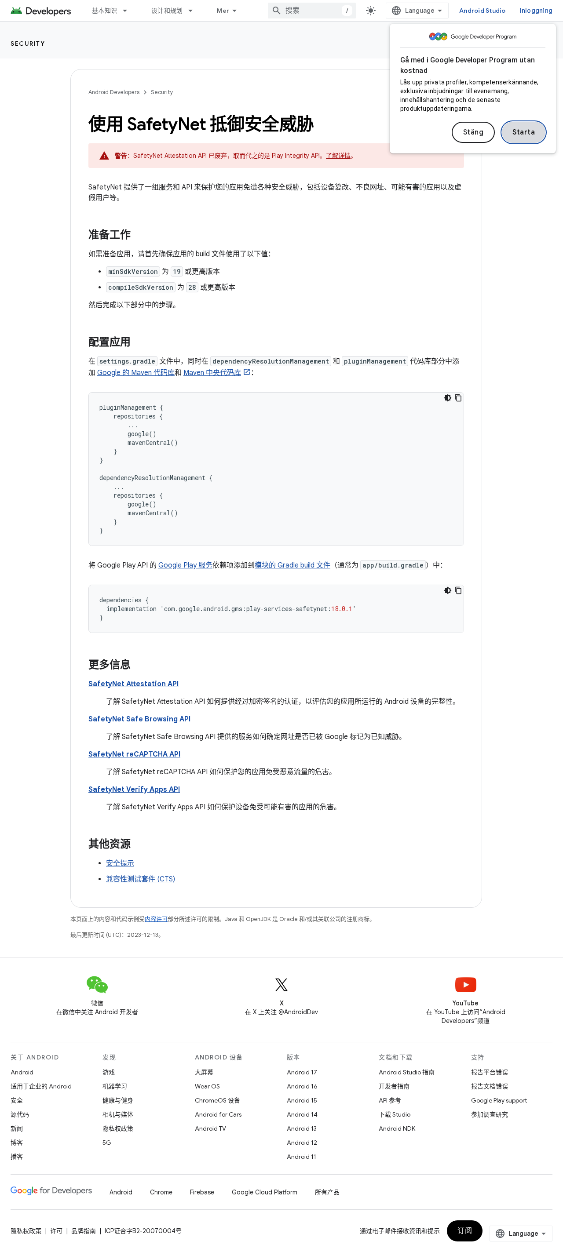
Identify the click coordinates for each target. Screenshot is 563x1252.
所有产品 (327, 1192)
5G (106, 1142)
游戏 (108, 1072)
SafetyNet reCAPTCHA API (134, 754)
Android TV (210, 1128)
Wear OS (207, 1086)
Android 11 (301, 1157)
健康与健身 (117, 1100)
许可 (56, 1230)
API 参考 (390, 1100)
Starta (523, 132)
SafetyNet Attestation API (133, 684)
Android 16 (302, 1086)
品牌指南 (83, 1230)
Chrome (161, 1192)
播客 (17, 1157)
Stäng (473, 132)
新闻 (17, 1128)
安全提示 (120, 863)
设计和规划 (167, 11)
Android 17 (302, 1072)
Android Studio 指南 (407, 1072)
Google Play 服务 (185, 565)
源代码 (20, 1114)
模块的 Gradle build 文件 (292, 565)
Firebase (202, 1192)
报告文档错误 (489, 1086)
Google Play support (499, 1100)
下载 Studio (394, 1114)
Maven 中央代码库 (212, 372)
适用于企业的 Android (41, 1086)
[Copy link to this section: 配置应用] (139, 343)
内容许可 (156, 919)
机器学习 (114, 1086)
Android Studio (482, 11)
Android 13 (302, 1128)
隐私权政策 (117, 1128)
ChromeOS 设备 (217, 1100)
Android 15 (302, 1100)
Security (28, 43)
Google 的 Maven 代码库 (136, 372)
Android (22, 1072)
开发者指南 (394, 1086)
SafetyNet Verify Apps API (134, 789)
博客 (17, 1142)
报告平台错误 (489, 1072)
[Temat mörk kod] (447, 398)
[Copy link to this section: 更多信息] (139, 665)
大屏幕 (204, 1072)
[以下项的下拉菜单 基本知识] (129, 10)
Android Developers (113, 92)
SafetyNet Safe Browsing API (139, 719)
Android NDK (397, 1128)
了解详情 (338, 156)
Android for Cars (218, 1114)
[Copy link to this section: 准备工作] (139, 235)
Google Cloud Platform (264, 1192)
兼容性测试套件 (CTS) (140, 879)
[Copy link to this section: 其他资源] (139, 845)
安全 (17, 1100)
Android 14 (302, 1114)
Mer (223, 11)
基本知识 (104, 11)
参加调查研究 (489, 1114)
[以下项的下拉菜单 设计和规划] (194, 10)
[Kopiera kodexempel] (458, 398)
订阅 (464, 1231)
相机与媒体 (117, 1114)
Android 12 (302, 1142)
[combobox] (312, 10)
